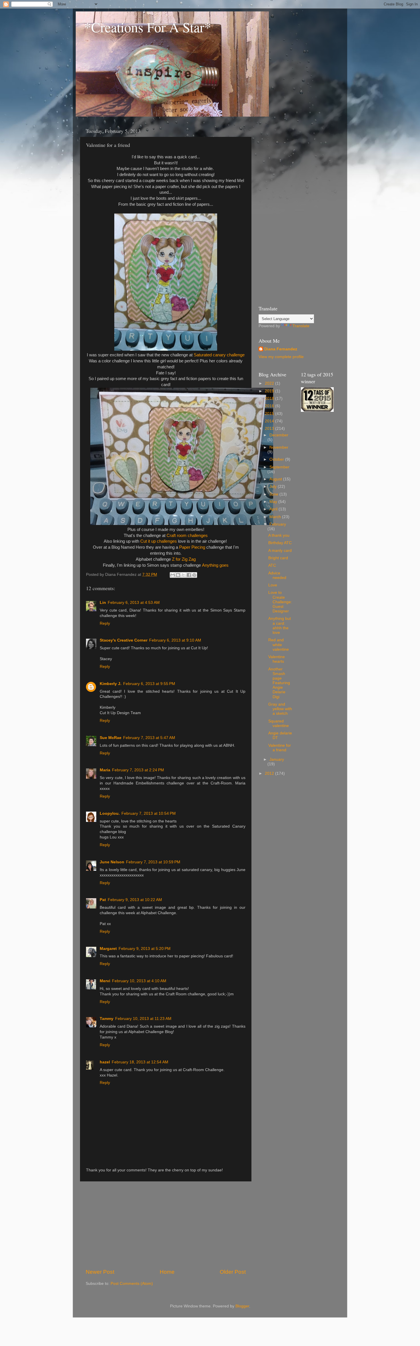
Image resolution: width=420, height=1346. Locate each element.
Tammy (106, 1019)
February (277, 524)
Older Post (233, 1272)
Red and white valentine (278, 644)
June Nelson (112, 862)
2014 (270, 421)
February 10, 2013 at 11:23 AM (143, 1019)
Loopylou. (110, 813)
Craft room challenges (187, 535)
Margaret (108, 948)
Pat (103, 900)
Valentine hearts (276, 659)
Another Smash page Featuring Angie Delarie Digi (279, 683)
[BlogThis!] (178, 575)
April (274, 509)
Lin (103, 602)
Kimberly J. (110, 684)
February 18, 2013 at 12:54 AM (140, 1062)
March (275, 517)
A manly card (280, 550)
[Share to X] (183, 575)
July (273, 486)
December (278, 435)
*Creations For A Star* (147, 27)
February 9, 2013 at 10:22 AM (135, 900)
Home (167, 1272)
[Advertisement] (166, 1225)
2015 (270, 414)
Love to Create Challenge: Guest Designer (280, 601)
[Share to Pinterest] (194, 575)
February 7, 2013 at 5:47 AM (149, 738)
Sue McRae (110, 738)
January (276, 759)
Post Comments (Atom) (132, 1283)
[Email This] (172, 575)
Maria (105, 770)
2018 (270, 398)
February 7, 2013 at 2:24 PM (138, 770)
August (276, 479)
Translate (301, 326)
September (279, 467)
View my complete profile (281, 357)
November (278, 447)
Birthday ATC (280, 543)
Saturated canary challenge (219, 355)
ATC (272, 565)
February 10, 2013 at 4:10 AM (139, 981)
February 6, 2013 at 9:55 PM (149, 684)
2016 (270, 406)
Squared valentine (278, 723)
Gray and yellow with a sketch (280, 709)
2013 (270, 428)
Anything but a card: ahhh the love (279, 625)
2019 (270, 391)
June (274, 494)
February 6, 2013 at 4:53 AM (134, 602)
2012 (270, 773)
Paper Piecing (192, 547)
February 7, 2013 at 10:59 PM (153, 862)
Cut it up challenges (158, 541)
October (277, 459)
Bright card (278, 558)
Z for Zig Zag (184, 559)
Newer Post (100, 1272)
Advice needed (277, 575)
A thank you (278, 535)
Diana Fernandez (280, 349)
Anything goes (215, 565)
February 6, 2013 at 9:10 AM (175, 640)
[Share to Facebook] (189, 575)
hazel (105, 1062)
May (273, 502)
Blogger (242, 1306)
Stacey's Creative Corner (123, 640)
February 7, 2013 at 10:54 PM (148, 813)
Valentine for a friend (279, 747)
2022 (270, 383)
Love (272, 585)
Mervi (105, 981)
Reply (105, 623)
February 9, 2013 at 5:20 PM (145, 948)
